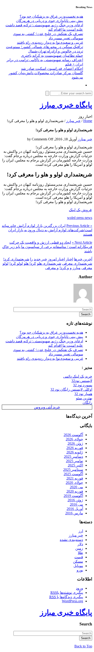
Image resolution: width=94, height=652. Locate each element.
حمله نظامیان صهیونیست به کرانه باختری (52, 55)
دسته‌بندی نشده (71, 540)
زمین (79, 548)
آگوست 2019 (73, 496)
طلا (80, 553)
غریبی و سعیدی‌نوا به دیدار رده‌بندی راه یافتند (50, 42)
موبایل (78, 566)
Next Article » (82, 242)
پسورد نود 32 (82, 385)
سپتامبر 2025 (73, 470)
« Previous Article (79, 226)
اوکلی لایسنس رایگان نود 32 (71, 389)
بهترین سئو (84, 398)
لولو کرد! (16, 263)
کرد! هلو (30, 263)
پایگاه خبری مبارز (66, 105)
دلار (80, 544)
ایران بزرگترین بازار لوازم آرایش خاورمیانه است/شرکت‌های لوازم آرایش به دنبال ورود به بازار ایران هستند (47, 230)
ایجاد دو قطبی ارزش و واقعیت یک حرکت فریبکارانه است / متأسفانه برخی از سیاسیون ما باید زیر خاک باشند (47, 246)
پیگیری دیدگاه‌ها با (66, 597)
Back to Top (83, 646)
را (31, 259)
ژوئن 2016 (75, 500)
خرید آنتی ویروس (47, 407)
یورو (80, 570)
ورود (79, 588)
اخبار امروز (56, 259)
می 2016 (76, 504)
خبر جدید (40, 259)
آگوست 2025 (73, 474)
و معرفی (52, 268)
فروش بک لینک (80, 210)
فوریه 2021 (74, 478)
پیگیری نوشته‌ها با (66, 593)
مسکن (78, 561)
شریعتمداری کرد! (16, 259)
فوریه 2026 (74, 448)
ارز (80, 531)
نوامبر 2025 (74, 461)
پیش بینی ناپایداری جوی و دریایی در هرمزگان (49, 21)
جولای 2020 (74, 483)
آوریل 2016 (75, 509)
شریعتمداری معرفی (77, 263)
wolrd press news (79, 218)
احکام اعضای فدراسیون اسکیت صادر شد (52, 69)
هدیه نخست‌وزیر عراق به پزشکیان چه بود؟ (51, 16)
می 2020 (76, 487)
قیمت (78, 557)
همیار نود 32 (83, 394)
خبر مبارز (73, 121)
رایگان (87, 402)
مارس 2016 (74, 513)
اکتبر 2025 (75, 465)
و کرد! (64, 268)
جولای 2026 (74, 439)
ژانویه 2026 (74, 452)
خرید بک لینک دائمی (77, 376)
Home (87, 121)
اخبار (69, 259)
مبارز (77, 268)
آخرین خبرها (83, 259)
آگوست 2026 (73, 435)
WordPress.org (72, 601)
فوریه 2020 (74, 491)
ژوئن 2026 (75, 443)
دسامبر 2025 (73, 456)
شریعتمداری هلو (49, 263)
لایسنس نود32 (81, 381)
